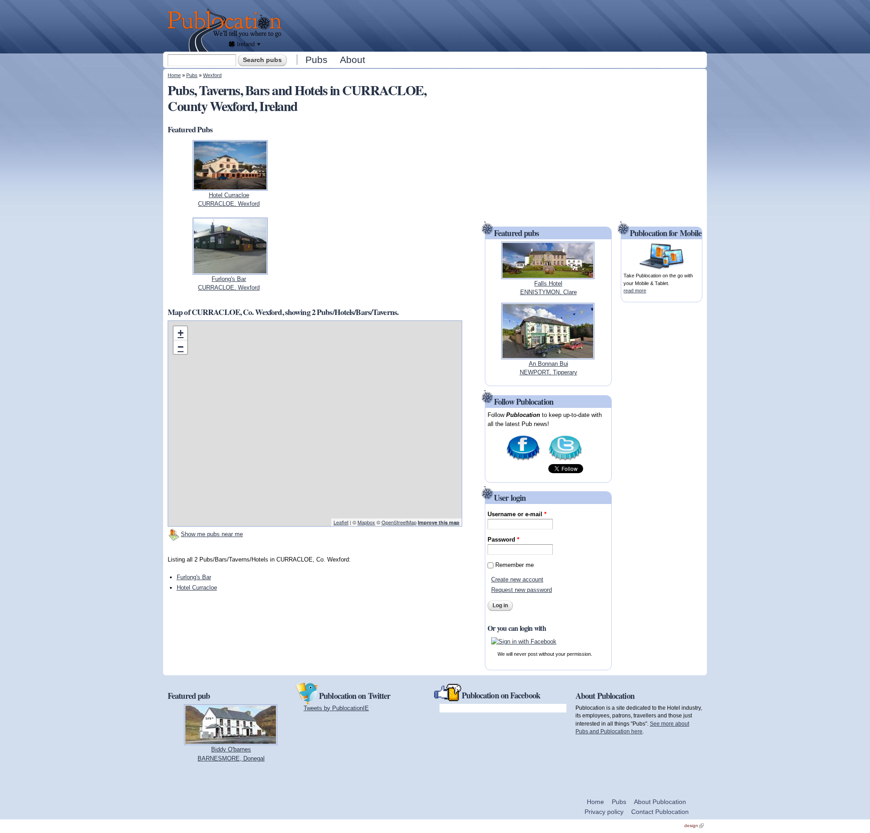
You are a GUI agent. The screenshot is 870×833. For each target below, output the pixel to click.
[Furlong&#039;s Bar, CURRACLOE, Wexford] (230, 269)
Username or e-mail (517, 514)
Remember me (514, 565)
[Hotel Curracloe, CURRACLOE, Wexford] (230, 186)
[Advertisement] (497, 25)
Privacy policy (604, 811)
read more (635, 290)
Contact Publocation (660, 811)
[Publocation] (227, 30)
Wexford (212, 75)
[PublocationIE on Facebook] (523, 459)
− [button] (181, 347)
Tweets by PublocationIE (336, 708)
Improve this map (438, 522)
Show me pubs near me (212, 534)
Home (174, 75)
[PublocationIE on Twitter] (565, 459)
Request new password (521, 589)
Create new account (517, 579)
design (694, 825)
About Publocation (660, 801)
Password (503, 539)
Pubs (316, 59)
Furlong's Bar (194, 577)
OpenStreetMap (399, 522)
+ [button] (181, 333)
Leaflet (341, 522)
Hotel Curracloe (197, 587)
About (352, 59)
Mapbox (366, 522)
